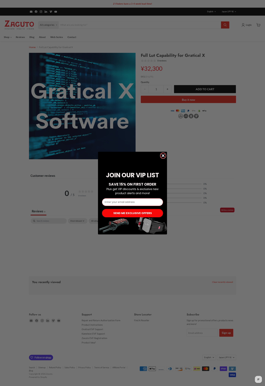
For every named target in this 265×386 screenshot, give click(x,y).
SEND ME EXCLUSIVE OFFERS (132, 213)
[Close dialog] (163, 155)
